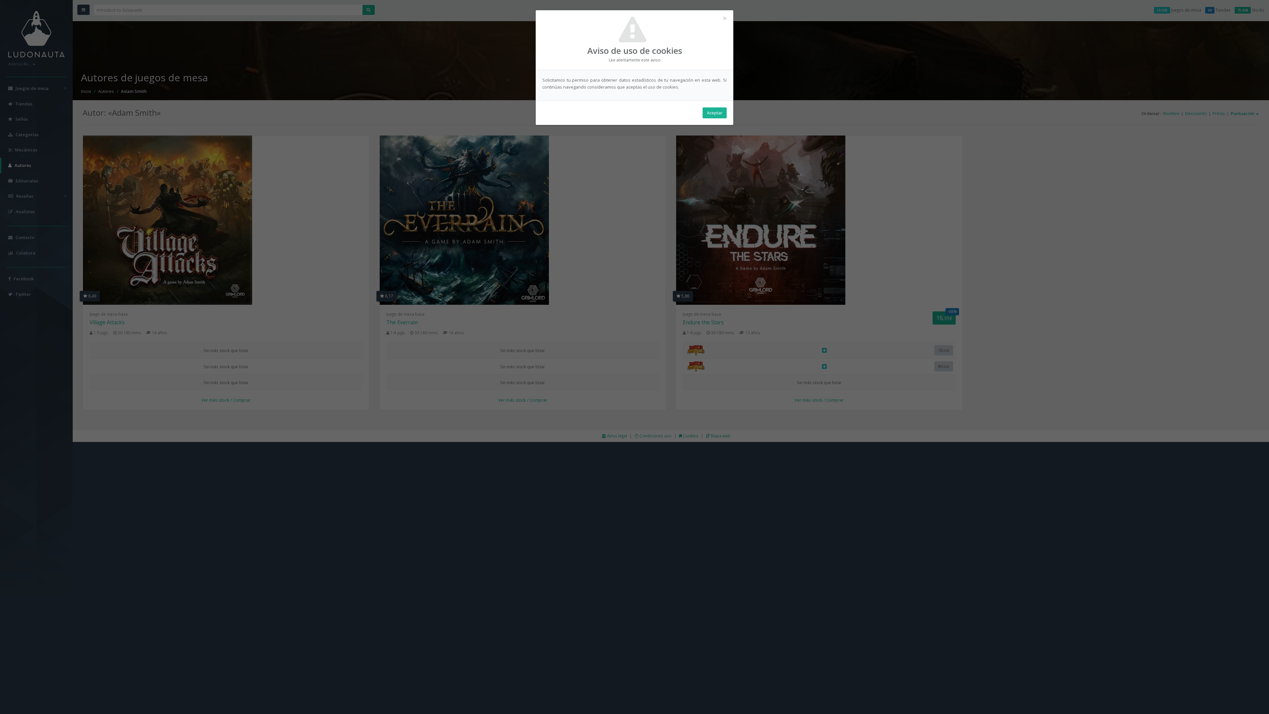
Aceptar (714, 113)
